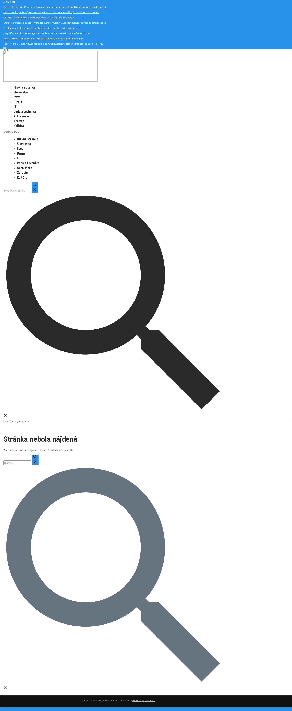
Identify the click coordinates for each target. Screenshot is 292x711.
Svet (17, 97)
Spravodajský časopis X (143, 700)
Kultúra (19, 126)
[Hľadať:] (20, 190)
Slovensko (21, 92)
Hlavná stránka (24, 87)
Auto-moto (21, 116)
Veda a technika (25, 111)
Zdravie (19, 121)
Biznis (18, 102)
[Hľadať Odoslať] (34, 187)
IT (15, 106)
